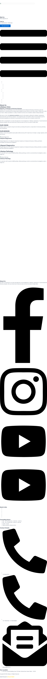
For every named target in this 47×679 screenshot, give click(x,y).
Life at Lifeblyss (7, 88)
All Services (5, 89)
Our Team (6, 87)
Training (4, 99)
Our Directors (6, 85)
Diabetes (5, 92)
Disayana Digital (11, 676)
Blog (3, 100)
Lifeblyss (1, 0)
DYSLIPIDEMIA (7, 96)
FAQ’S (4, 91)
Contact (4, 102)
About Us (4, 82)
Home (4, 81)
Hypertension (6, 93)
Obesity (5, 98)
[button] (23, 54)
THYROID (5, 95)
